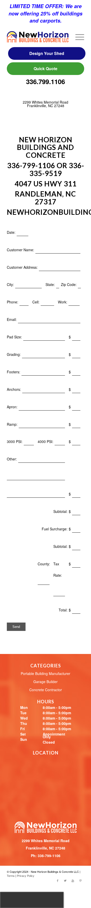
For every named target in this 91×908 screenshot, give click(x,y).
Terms (11, 876)
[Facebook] (57, 880)
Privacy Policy (25, 876)
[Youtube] (73, 880)
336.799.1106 (45, 82)
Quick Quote (45, 68)
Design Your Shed (46, 53)
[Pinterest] (80, 880)
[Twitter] (65, 880)
